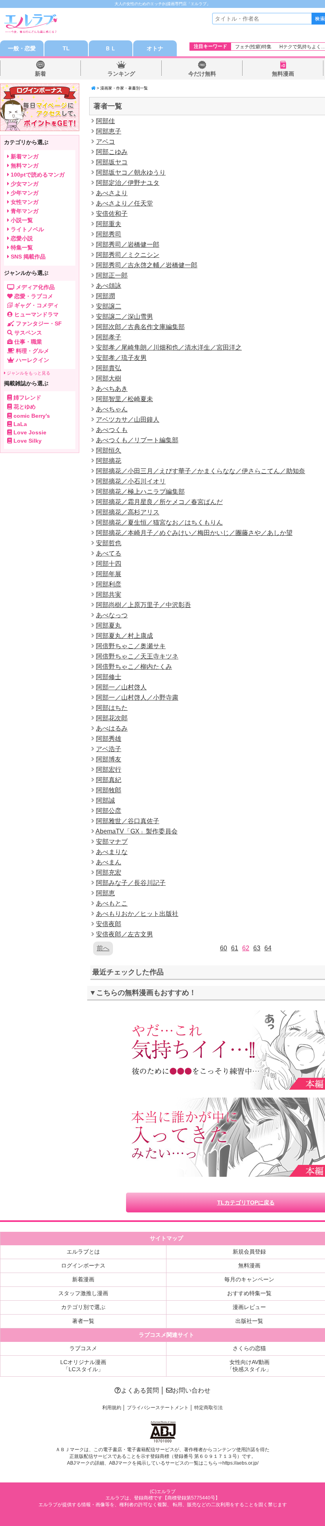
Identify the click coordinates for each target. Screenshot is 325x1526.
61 (234, 948)
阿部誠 (105, 800)
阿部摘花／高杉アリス (127, 512)
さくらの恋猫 (249, 1348)
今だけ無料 (202, 73)
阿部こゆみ (112, 151)
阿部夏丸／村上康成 (124, 635)
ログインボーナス (83, 1265)
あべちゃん (112, 409)
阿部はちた (112, 707)
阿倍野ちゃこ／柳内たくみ (134, 666)
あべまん (108, 862)
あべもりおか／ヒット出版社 (137, 913)
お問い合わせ (191, 1390)
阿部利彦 (108, 584)
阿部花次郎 (112, 718)
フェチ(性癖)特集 (253, 46)
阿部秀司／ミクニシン (127, 254)
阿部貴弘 (108, 368)
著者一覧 (83, 1321)
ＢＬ (110, 48)
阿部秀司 (108, 234)
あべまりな (112, 852)
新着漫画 (83, 1279)
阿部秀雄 (108, 738)
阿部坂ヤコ (112, 162)
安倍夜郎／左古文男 (124, 934)
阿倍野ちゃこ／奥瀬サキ (131, 646)
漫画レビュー (249, 1307)
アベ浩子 (108, 749)
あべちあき (112, 388)
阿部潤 (105, 296)
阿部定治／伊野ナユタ (127, 182)
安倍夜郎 (108, 924)
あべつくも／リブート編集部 (137, 440)
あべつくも (112, 429)
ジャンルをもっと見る (28, 373)
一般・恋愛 (22, 48)
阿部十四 (108, 563)
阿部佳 (105, 121)
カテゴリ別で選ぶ (83, 1307)
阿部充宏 (108, 872)
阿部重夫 (108, 224)
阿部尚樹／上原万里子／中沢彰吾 (143, 604)
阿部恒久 (108, 450)
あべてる (108, 553)
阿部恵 (105, 893)
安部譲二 (108, 306)
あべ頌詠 (108, 285)
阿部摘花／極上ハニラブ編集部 (140, 491)
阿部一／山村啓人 (121, 687)
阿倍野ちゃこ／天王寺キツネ (137, 656)
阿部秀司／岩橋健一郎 (127, 244)
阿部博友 (108, 759)
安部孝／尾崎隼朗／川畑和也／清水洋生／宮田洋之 (169, 347)
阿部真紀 (108, 779)
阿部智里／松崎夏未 (124, 399)
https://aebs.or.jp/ (240, 1463)
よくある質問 (140, 1390)
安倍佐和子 (112, 213)
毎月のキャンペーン (249, 1279)
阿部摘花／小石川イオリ (131, 481)
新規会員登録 (249, 1251)
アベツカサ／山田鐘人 (127, 419)
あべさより (112, 193)
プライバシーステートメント (158, 1407)
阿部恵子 (108, 131)
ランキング (121, 73)
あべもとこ (112, 903)
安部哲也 (108, 543)
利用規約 (111, 1407)
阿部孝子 (108, 337)
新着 (40, 73)
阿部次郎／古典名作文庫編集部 (140, 326)
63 (256, 948)
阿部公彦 (108, 810)
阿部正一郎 (112, 275)
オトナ (155, 48)
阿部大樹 (108, 378)
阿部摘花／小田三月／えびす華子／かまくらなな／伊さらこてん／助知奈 (200, 471)
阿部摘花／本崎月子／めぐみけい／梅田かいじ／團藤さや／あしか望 (194, 532)
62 (245, 948)
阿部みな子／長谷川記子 (131, 882)
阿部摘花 (108, 460)
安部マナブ (112, 841)
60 (223, 948)
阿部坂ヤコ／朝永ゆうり (131, 172)
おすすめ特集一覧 (249, 1293)
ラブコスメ (83, 1348)
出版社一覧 (249, 1321)
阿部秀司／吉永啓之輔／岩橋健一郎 (146, 265)
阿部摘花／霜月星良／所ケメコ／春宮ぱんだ (159, 502)
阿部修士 (108, 677)
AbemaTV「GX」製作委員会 (137, 831)
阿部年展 (108, 574)
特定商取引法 (208, 1407)
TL (66, 48)
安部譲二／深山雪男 (124, 316)
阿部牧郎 (108, 790)
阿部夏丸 (108, 625)
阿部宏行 (108, 769)
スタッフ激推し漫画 (83, 1293)
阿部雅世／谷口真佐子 (127, 821)
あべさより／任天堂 (124, 203)
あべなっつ (112, 615)
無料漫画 (283, 73)
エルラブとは (83, 1251)
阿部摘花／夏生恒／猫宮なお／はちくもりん (159, 522)
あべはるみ (112, 728)
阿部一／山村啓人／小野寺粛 (137, 697)
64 (267, 948)
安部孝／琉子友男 (121, 357)
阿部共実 (108, 594)
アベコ (105, 141)
